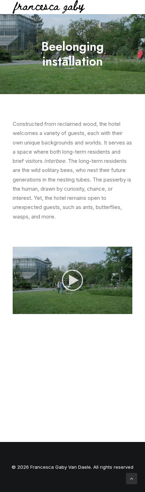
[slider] (67, 308)
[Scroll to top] (131, 478)
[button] (72, 280)
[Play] (17, 309)
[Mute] (118, 309)
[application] (72, 280)
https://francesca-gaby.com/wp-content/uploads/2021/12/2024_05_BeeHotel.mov (72, 346)
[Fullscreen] (127, 309)
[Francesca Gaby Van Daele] (49, 7)
